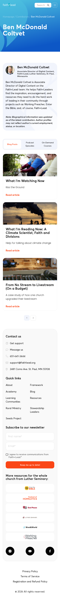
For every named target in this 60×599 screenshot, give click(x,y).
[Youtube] (30, 551)
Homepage (8, 16)
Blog (32, 391)
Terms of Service (30, 576)
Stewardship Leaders (37, 410)
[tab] (12, 144)
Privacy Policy (30, 571)
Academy (11, 391)
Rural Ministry (13, 408)
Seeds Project (13, 418)
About (9, 385)
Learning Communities (13, 399)
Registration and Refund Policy (30, 581)
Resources (35, 398)
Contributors (22, 16)
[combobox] (43, 5)
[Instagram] (10, 551)
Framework (36, 385)
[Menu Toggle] (54, 5)
